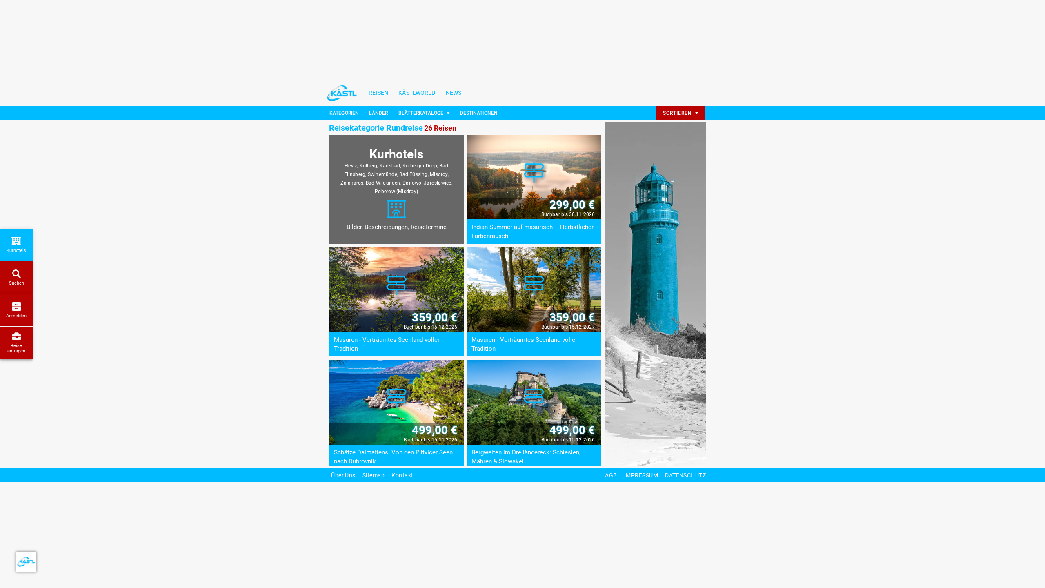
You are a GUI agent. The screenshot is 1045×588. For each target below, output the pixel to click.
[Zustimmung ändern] (26, 562)
